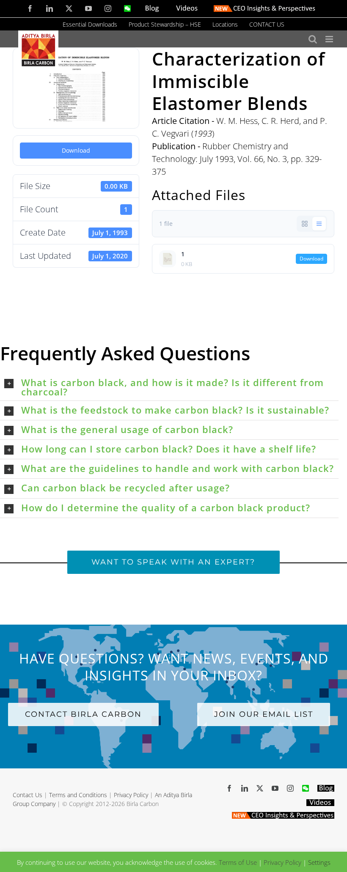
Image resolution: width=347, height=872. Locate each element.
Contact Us (27, 795)
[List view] (319, 223)
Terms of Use (238, 862)
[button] (171, 386)
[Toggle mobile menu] (329, 39)
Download (76, 150)
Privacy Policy (131, 795)
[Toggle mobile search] (312, 39)
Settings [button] (319, 862)
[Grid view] (304, 223)
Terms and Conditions (78, 795)
